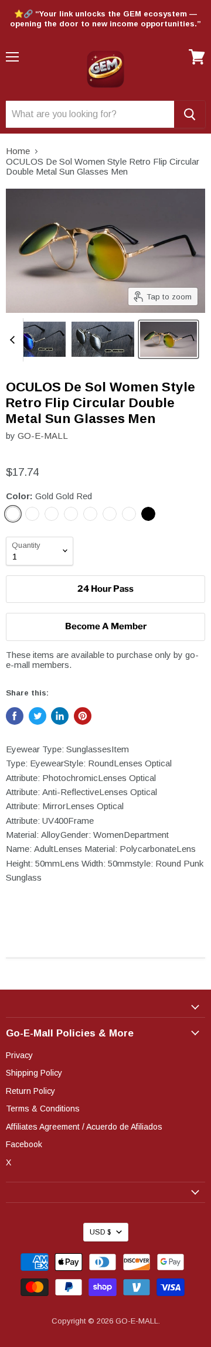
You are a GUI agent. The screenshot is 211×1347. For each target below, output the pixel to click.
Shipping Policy (34, 1072)
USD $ (100, 1232)
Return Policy (30, 1091)
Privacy (19, 1055)
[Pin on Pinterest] (82, 716)
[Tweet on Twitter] (37, 716)
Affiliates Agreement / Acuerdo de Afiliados (84, 1126)
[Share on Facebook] (14, 716)
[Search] (189, 114)
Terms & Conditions (43, 1108)
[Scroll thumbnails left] (14, 340)
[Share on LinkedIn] (60, 716)
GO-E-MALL (43, 436)
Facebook (24, 1144)
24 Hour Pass (105, 589)
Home (18, 151)
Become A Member (106, 626)
